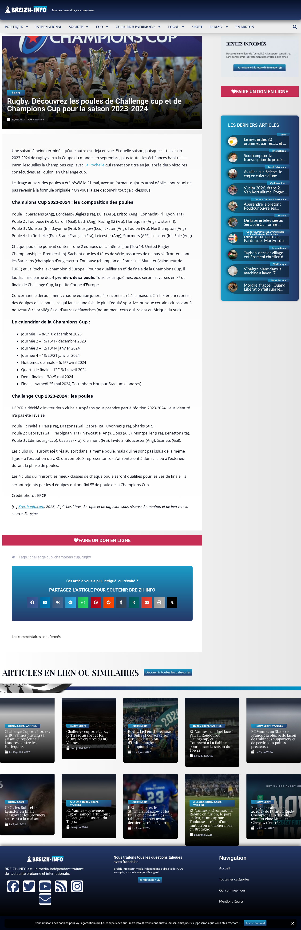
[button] (295, 27)
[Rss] (61, 886)
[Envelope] (45, 899)
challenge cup (41, 557)
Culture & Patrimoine (135, 26)
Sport (197, 26)
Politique (14, 26)
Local (173, 26)
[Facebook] (13, 886)
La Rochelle (94, 165)
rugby (86, 557)
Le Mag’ (216, 26)
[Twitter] (29, 886)
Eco (99, 26)
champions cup (67, 557)
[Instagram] (77, 886)
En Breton (244, 26)
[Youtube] (45, 886)
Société (76, 26)
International (49, 26)
